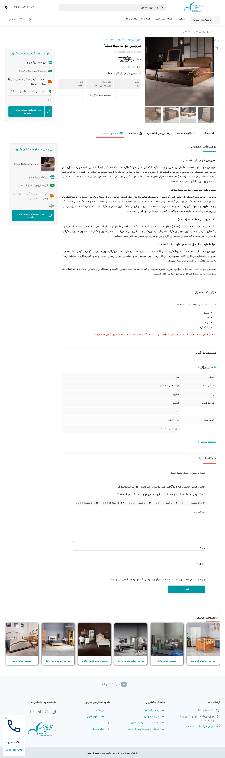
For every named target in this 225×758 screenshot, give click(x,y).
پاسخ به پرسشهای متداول (145, 722)
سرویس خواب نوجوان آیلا (58, 661)
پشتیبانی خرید (151, 710)
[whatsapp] (46, 711)
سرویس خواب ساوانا (167, 661)
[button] (217, 644)
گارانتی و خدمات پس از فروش (143, 729)
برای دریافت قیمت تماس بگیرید (30, 54)
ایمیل (201, 564)
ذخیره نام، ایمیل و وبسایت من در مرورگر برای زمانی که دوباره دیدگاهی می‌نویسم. (155, 579)
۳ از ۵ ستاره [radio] (143, 503)
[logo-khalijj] (193, 2)
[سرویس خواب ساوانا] (166, 639)
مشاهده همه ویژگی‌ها (100, 95)
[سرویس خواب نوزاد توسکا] (203, 639)
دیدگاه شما (197, 513)
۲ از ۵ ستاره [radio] (170, 503)
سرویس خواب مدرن (112, 39)
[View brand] (125, 58)
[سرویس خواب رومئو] (21, 639)
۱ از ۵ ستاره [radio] (197, 503)
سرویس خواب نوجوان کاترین (94, 661)
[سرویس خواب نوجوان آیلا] (58, 639)
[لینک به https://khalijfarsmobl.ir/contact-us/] (6, 7)
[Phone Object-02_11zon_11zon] (14, 717)
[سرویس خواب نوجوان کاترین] (94, 639)
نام (202, 548)
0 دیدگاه (125, 67)
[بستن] (6, 718)
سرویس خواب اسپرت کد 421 (130, 661)
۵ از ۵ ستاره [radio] (90, 503)
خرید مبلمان (214, 31)
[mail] (32, 711)
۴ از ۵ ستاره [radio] (117, 503)
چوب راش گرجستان (169, 385)
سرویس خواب (133, 39)
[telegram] (39, 711)
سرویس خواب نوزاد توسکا (203, 661)
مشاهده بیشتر (208, 442)
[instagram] (54, 711)
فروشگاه (99, 710)
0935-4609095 (14, 750)
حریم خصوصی (151, 716)
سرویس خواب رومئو (21, 661)
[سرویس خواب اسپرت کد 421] (130, 639)
